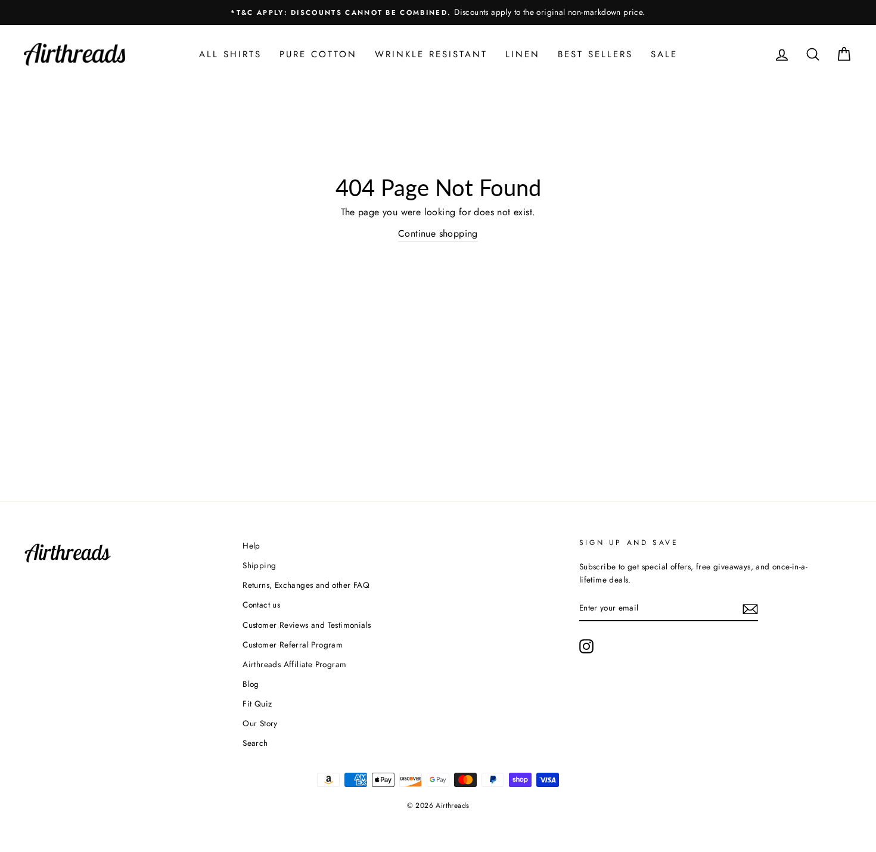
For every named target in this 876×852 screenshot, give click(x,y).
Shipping (259, 565)
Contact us (261, 605)
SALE (664, 54)
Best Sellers (595, 54)
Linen (522, 54)
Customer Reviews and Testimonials (307, 625)
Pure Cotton (318, 54)
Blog (251, 684)
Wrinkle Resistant (431, 54)
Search (255, 743)
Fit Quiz (257, 704)
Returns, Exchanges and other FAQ (306, 585)
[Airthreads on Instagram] (586, 646)
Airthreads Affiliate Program (294, 664)
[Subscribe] (750, 608)
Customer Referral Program (293, 644)
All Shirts (230, 54)
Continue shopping (438, 233)
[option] (438, 12)
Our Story (260, 723)
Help (251, 546)
